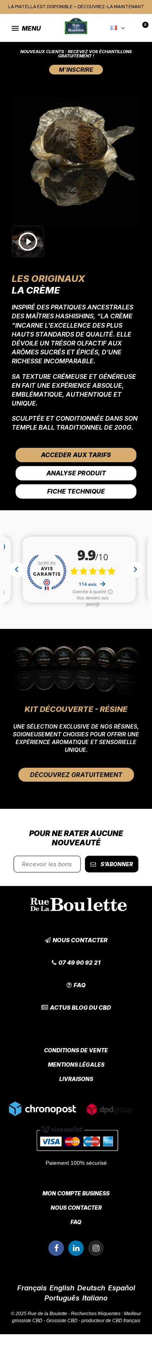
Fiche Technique (76, 491)
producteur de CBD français (110, 1320)
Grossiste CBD (62, 1320)
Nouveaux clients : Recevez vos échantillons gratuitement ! (76, 54)
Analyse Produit (76, 473)
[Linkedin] (76, 1248)
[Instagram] (96, 1248)
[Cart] (140, 28)
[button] (76, 69)
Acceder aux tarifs (76, 455)
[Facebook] (56, 1248)
